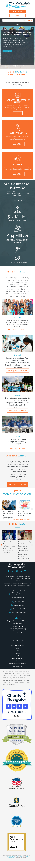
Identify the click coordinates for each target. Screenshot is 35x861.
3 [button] (17, 66)
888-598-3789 (19, 605)
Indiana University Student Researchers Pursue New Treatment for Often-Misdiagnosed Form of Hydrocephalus (24, 550)
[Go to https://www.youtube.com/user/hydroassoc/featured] (25, 571)
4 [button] (20, 66)
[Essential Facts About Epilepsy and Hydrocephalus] (9, 505)
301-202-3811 (19, 602)
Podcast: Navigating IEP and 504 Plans (25, 513)
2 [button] (14, 66)
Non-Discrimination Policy (17, 856)
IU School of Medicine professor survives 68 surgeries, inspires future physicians (8, 547)
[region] (17, 47)
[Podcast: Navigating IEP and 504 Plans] (25, 505)
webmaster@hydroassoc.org (17, 858)
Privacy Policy (8, 856)
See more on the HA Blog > (21, 520)
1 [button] (11, 66)
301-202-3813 (20, 609)
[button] (17, 11)
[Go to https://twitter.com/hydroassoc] (12, 571)
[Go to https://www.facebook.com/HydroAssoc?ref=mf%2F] (8, 571)
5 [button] (23, 66)
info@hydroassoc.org (19, 612)
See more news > (24, 561)
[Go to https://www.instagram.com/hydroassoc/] (17, 571)
